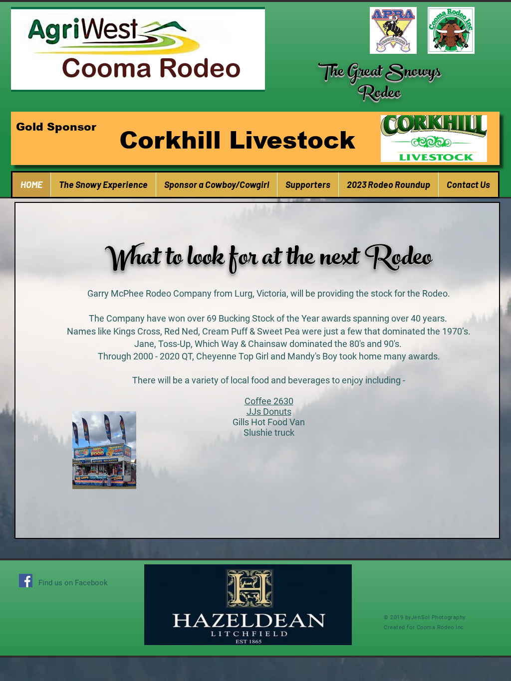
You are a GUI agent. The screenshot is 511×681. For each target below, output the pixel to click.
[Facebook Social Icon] (25, 580)
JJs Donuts (269, 411)
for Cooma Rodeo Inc (434, 627)
